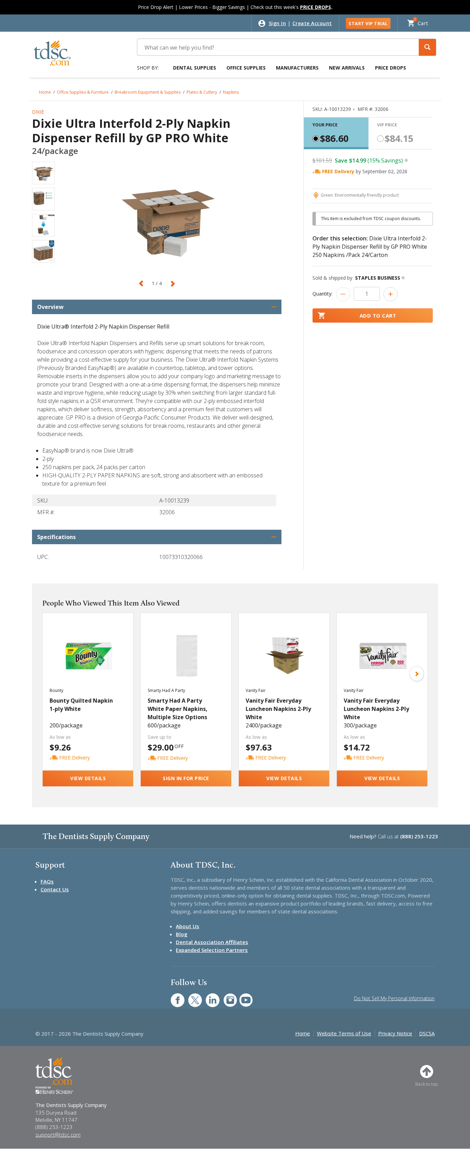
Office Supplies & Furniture (83, 92)
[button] (427, 47)
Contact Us (55, 889)
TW (191, 996)
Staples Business (377, 278)
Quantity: (322, 293)
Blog (182, 934)
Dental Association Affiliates (212, 942)
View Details (88, 778)
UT (242, 996)
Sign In (277, 23)
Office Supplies (246, 67)
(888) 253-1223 (419, 836)
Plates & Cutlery (201, 92)
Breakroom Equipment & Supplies (148, 92)
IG (225, 996)
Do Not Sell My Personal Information (394, 998)
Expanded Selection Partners (212, 949)
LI (207, 996)
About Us (187, 926)
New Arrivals (347, 67)
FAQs (47, 881)
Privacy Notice (395, 1033)
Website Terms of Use (344, 1033)
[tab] (336, 133)
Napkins (231, 92)
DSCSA (427, 1033)
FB (173, 996)
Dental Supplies (194, 67)
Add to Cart (378, 315)
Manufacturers (297, 67)
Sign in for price (186, 778)
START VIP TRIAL (368, 23)
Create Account (312, 23)
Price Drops (390, 67)
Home (45, 92)
